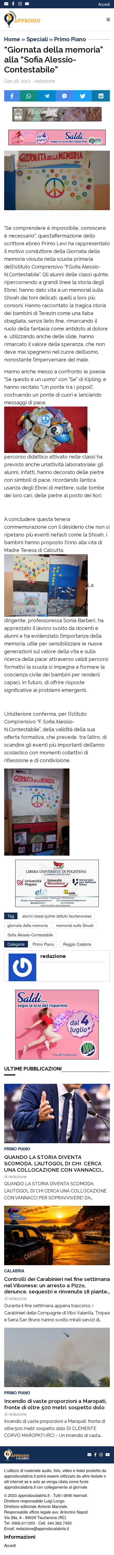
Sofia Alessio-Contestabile (30, 934)
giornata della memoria (27, 925)
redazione (18, 1176)
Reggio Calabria (77, 944)
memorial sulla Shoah (75, 925)
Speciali (37, 39)
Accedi (104, 4)
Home (12, 39)
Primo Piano (70, 39)
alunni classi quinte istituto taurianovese (57, 916)
